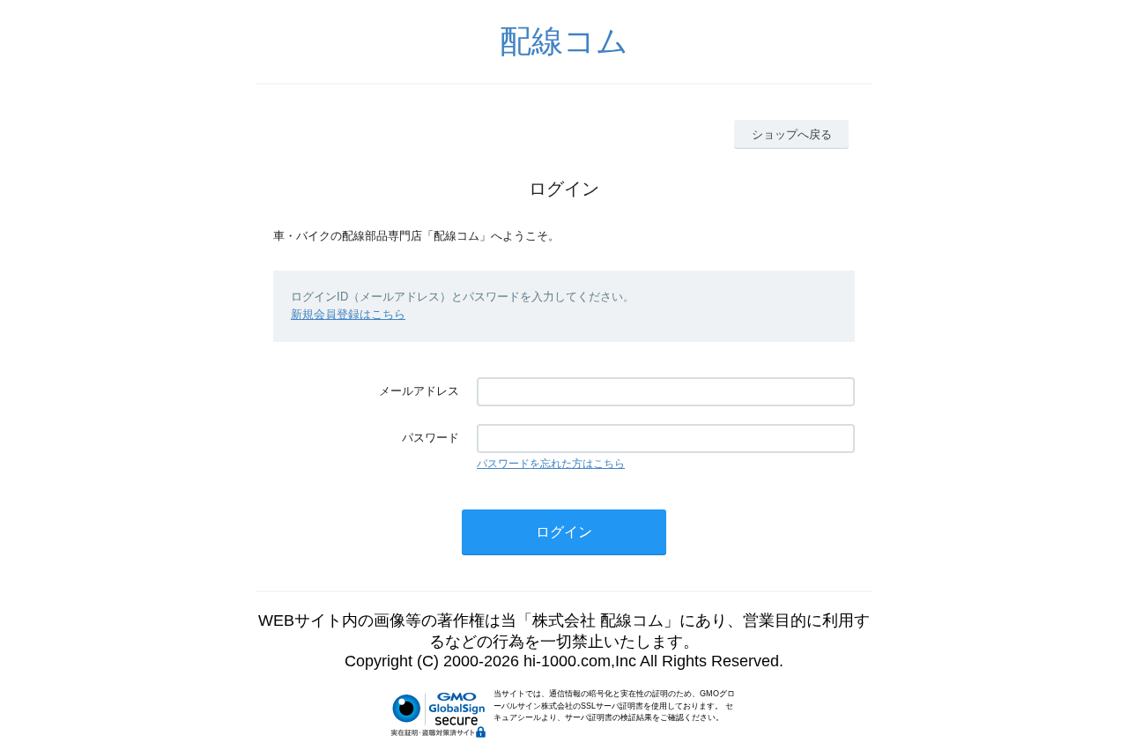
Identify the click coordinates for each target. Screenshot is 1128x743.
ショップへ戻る (792, 134)
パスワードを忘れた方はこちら (551, 463)
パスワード (430, 437)
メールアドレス (419, 391)
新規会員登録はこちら (348, 314)
